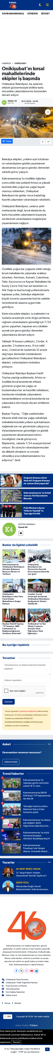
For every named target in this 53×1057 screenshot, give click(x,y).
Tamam (16, 1042)
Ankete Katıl (10, 762)
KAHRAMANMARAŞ (13, 13)
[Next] (36, 971)
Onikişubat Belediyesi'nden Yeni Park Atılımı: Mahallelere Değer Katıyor (12, 599)
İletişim (18, 1003)
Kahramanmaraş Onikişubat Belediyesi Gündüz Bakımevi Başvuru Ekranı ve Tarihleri (13, 569)
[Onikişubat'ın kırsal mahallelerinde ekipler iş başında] (26, 122)
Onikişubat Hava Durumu (17, 979)
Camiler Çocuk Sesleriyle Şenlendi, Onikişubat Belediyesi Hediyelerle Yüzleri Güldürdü (39, 599)
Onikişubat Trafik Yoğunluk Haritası (22, 983)
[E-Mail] (20, 533)
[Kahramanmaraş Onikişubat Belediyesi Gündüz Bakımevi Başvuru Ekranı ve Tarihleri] (13, 556)
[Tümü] (49, 744)
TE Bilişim (33, 1025)
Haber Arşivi (11, 995)
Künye (7, 1003)
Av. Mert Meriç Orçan (28, 869)
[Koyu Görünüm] (40, 5)
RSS (9, 1016)
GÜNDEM (32, 13)
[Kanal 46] (9, 529)
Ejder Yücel (22, 883)
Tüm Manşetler (13, 989)
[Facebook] (16, 971)
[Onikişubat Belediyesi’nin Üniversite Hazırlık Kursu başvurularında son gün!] (39, 556)
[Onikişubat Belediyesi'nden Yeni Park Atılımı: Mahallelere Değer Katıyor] (13, 586)
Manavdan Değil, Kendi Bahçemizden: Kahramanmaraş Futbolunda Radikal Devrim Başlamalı (32, 888)
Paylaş (8, 141)
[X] (21, 971)
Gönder (8, 702)
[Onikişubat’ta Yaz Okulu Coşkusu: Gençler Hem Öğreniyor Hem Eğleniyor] (39, 615)
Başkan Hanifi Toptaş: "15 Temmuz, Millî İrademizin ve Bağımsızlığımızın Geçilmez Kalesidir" (13, 628)
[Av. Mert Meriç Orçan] (8, 872)
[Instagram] (26, 971)
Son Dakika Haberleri (15, 992)
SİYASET (45, 13)
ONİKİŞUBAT (20, 63)
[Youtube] (31, 971)
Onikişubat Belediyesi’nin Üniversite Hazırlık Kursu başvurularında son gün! (38, 569)
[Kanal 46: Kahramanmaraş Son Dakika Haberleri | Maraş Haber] (13, 5)
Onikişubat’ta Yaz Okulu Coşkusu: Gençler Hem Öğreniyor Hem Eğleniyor (37, 628)
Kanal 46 (23, 527)
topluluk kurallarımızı (28, 711)
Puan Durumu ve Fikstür (16, 986)
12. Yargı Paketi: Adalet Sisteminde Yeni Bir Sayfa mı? (31, 874)
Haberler (6, 63)
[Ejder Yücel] (8, 886)
